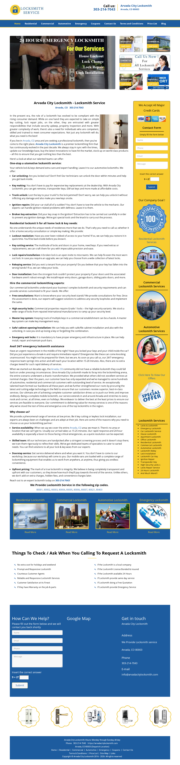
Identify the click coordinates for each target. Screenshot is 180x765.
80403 (99, 489)
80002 (47, 489)
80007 (84, 489)
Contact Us (110, 23)
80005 (69, 489)
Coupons (95, 23)
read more (125, 46)
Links (113, 753)
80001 (39, 489)
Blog (163, 23)
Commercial (47, 23)
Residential (31, 23)
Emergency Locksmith (154, 500)
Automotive (64, 23)
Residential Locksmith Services (152, 240)
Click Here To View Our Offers (151, 376)
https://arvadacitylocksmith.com (103, 743)
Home (17, 23)
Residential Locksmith (30, 500)
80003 (54, 489)
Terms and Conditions (131, 23)
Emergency (81, 23)
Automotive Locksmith (112, 500)
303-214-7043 (104, 9)
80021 (92, 489)
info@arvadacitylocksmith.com (140, 674)
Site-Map (104, 753)
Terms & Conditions (78, 753)
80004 (62, 489)
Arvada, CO (61, 107)
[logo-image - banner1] (62, 62)
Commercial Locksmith (72, 500)
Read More (30, 532)
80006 (77, 489)
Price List (152, 23)
